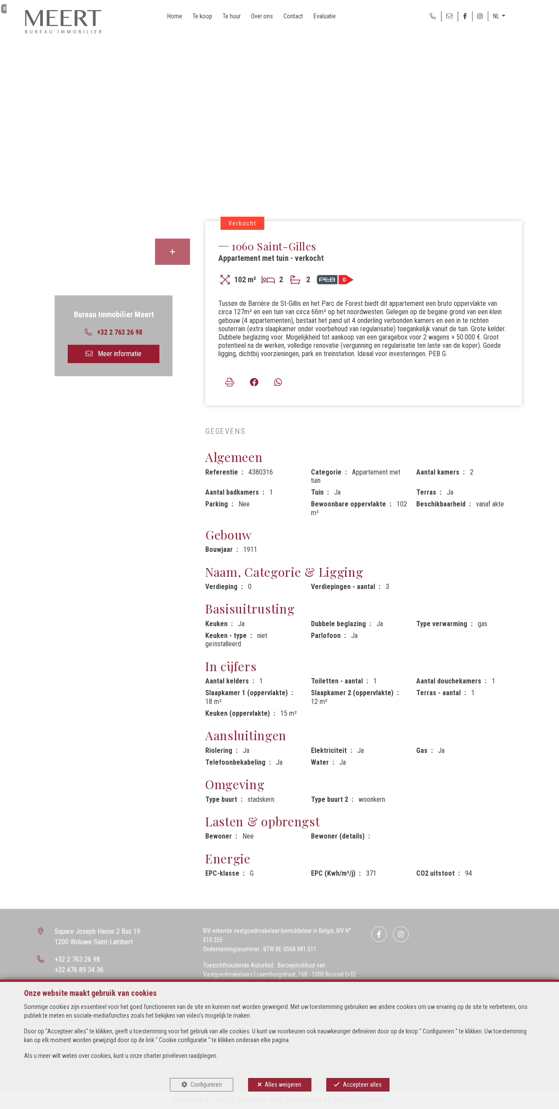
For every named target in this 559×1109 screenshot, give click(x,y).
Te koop (202, 16)
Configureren (206, 1084)
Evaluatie (325, 16)
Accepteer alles (362, 1084)
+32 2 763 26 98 (77, 959)
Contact (293, 16)
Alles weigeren (283, 1084)
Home (174, 16)
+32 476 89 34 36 (79, 970)
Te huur (232, 16)
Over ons (262, 16)
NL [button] (496, 16)
